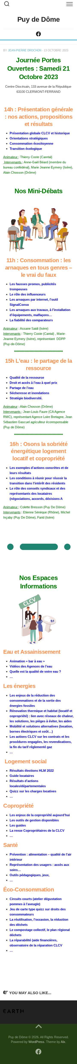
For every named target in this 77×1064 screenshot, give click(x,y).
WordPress (36, 1042)
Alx (63, 1042)
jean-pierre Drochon (24, 50)
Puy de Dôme (38, 19)
